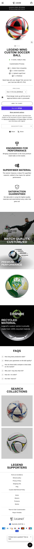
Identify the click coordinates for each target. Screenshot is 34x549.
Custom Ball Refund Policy (17, 489)
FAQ (17, 486)
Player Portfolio (17, 512)
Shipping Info (17, 483)
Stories (17, 504)
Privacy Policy (17, 480)
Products (17, 501)
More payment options (17, 112)
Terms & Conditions (17, 474)
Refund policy (17, 478)
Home (17, 495)
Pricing (16, 88)
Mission (17, 498)
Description (17, 126)
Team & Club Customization (17, 509)
